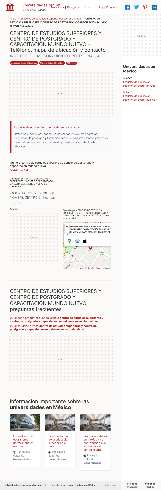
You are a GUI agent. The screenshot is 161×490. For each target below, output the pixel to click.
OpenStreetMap (94, 268)
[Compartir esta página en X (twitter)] (136, 7)
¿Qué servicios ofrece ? (53, 327)
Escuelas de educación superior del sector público (139, 97)
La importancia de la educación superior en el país (58, 441)
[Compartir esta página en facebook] (127, 7)
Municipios (57, 7)
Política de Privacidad (132, 485)
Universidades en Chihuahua (23, 63)
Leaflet (82, 268)
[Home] (10, 6)
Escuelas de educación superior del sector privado (51, 18)
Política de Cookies (150, 485)
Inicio (13, 18)
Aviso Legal (110, 485)
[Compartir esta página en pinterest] (145, 7)
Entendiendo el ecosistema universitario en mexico (23, 441)
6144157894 (19, 170)
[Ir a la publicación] (25, 422)
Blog (100, 7)
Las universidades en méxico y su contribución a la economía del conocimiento (95, 443)
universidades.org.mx (41, 5)
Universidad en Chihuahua (52, 63)
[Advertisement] (60, 93)
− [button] (67, 231)
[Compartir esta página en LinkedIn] (154, 7)
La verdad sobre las (72, 485)
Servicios (88, 7)
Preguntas (112, 7)
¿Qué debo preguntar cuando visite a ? (56, 319)
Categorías (73, 7)
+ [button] (67, 226)
